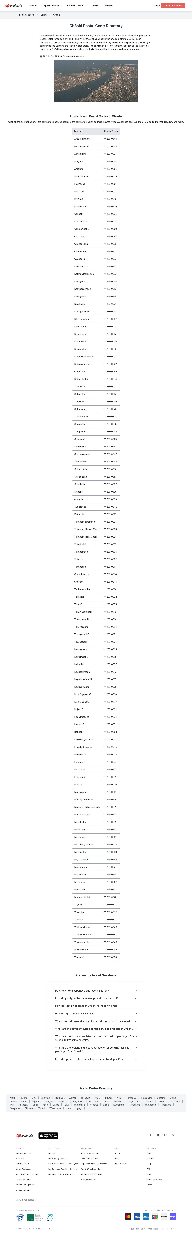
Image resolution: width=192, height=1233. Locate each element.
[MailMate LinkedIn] (151, 1135)
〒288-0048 (110, 762)
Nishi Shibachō (82, 702)
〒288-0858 (110, 657)
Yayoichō (79, 912)
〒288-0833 (110, 274)
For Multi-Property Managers (61, 1174)
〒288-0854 (110, 574)
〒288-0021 (110, 356)
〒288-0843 (110, 927)
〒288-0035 (110, 649)
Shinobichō (80, 446)
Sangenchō (80, 431)
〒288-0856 (110, 469)
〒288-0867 (110, 446)
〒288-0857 (110, 769)
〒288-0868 (110, 589)
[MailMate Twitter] (173, 1135)
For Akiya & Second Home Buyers (63, 1164)
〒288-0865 (110, 687)
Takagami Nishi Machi (85, 536)
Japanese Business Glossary (94, 1164)
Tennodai (79, 597)
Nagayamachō (81, 687)
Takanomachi (81, 551)
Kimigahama (80, 326)
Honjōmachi (80, 777)
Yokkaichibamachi (83, 934)
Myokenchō (80, 874)
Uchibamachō (81, 229)
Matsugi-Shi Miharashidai (87, 807)
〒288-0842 (110, 454)
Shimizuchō (80, 461)
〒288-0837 (110, 679)
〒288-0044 (110, 702)
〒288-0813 (110, 514)
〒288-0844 (110, 139)
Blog (149, 1164)
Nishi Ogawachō (82, 694)
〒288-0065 (110, 566)
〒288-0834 (110, 551)
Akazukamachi (82, 139)
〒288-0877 (110, 867)
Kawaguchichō (82, 311)
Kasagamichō (81, 281)
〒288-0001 (110, 311)
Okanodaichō (81, 244)
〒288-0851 (110, 822)
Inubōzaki (79, 191)
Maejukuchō (80, 792)
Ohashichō (79, 236)
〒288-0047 (110, 949)
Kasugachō (80, 296)
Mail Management (23, 1153)
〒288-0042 (110, 506)
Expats (95, 5)
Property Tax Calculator (91, 1174)
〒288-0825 (110, 491)
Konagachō (80, 349)
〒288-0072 (110, 912)
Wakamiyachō (81, 949)
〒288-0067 (110, 484)
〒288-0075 (110, 604)
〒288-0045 (110, 431)
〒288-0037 (110, 319)
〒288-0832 (110, 807)
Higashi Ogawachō (83, 739)
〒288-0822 (110, 904)
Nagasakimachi (82, 672)
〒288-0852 (110, 244)
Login (157, 5)
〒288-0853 (110, 476)
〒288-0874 (110, 642)
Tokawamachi (81, 619)
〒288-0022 (110, 364)
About (149, 1153)
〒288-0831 (110, 777)
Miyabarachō (81, 867)
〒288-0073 (110, 386)
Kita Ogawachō (82, 319)
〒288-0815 (110, 829)
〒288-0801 (110, 304)
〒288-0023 (110, 529)
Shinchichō (80, 484)
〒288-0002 (110, 882)
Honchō (78, 784)
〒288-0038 (110, 852)
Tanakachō (80, 566)
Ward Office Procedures (92, 1169)
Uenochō (79, 214)
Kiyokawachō (81, 334)
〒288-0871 (110, 634)
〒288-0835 (110, 266)
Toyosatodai (80, 642)
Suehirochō (80, 506)
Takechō (78, 559)
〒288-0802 (110, 814)
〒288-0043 (110, 747)
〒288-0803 (110, 919)
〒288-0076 (110, 784)
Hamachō (79, 724)
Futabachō (79, 762)
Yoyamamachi (81, 942)
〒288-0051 (110, 184)
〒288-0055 (110, 499)
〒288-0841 (110, 934)
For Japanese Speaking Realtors (62, 1169)
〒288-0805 (110, 214)
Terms (117, 1158)
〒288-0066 (110, 957)
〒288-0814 (110, 296)
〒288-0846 (110, 942)
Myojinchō (79, 882)
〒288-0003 (110, 341)
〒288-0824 (110, 627)
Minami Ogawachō (83, 844)
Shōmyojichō (81, 469)
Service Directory (88, 1179)
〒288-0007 (110, 161)
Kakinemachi (81, 266)
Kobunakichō (81, 379)
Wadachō (79, 957)
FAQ (148, 1169)
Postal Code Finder (89, 1153)
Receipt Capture (23, 1190)
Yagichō (78, 904)
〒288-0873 (110, 416)
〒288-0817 (110, 334)
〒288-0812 (110, 394)
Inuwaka (78, 199)
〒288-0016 (110, 612)
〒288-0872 (110, 889)
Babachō (79, 732)
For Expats (52, 1153)
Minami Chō (80, 852)
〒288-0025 (110, 439)
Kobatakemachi (82, 364)
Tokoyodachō (81, 627)
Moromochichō (82, 897)
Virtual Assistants (23, 1179)
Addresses (108, 5)
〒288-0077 (110, 664)
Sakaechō (79, 394)
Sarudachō (80, 424)
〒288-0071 (110, 221)
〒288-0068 (110, 229)
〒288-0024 (110, 597)
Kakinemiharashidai (84, 274)
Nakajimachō (81, 657)
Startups (33, 5)
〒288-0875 (110, 897)
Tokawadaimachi (83, 612)
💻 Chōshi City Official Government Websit (61, 56)
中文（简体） (141, 1229)
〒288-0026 (110, 536)
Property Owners (75, 5)
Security (117, 1153)
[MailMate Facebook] (166, 1135)
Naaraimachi (80, 649)
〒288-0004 (110, 281)
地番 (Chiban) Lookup (90, 1158)
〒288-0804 (110, 206)
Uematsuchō (80, 221)
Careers (150, 1158)
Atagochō (79, 161)
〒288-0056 (110, 169)
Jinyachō (78, 499)
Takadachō (80, 544)
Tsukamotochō (82, 589)
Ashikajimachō (81, 146)
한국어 (173, 1229)
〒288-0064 (110, 371)
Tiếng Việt (164, 1229)
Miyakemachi (81, 859)
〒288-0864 (110, 379)
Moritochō (79, 889)
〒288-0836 (110, 799)
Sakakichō (79, 401)
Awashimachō (81, 176)
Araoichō (78, 169)
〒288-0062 (110, 559)
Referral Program (154, 1179)
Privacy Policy (120, 1164)
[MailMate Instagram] (158, 1135)
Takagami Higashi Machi (86, 529)
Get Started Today (173, 5)
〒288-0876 (110, 409)
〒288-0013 (110, 672)
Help (149, 1174)
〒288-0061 (110, 837)
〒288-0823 (110, 259)
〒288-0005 (110, 146)
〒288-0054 (110, 732)
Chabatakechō (81, 574)
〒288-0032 (110, 739)
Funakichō (79, 769)
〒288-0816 (110, 289)
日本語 (131, 1229)
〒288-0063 (110, 461)
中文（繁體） (153, 1229)
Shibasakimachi (82, 454)
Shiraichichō (80, 476)
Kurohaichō (80, 341)
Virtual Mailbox (22, 1164)
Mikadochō (80, 822)
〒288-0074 (110, 717)
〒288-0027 (110, 521)
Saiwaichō (79, 386)
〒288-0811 (110, 874)
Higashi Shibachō (83, 747)
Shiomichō (79, 439)
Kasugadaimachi (82, 289)
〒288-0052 (110, 724)
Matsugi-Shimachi (83, 799)
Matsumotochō (82, 814)
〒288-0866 (110, 349)
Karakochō (80, 304)
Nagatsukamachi (83, 679)
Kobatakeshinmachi (84, 356)
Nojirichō (78, 709)
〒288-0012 (110, 191)
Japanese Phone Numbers (27, 1174)
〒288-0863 (110, 709)
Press (149, 1185)
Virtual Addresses (23, 1169)
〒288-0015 (110, 199)
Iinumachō (79, 184)
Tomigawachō (81, 634)
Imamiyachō (80, 206)
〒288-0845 (110, 859)
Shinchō (78, 491)
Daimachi (79, 514)
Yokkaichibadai (82, 927)
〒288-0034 (110, 176)
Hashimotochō (81, 717)
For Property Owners (57, 1158)
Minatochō (79, 837)
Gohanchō (79, 371)
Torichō (78, 604)
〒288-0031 (110, 792)
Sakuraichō (80, 409)
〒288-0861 (110, 154)
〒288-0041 (110, 582)
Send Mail (20, 1158)
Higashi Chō (80, 754)
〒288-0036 (110, 694)
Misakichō (79, 829)
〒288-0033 (110, 844)
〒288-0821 (110, 251)
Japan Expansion (51, 5)
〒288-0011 (110, 326)
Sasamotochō (81, 416)
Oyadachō (79, 259)
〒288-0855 (110, 424)
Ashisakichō (80, 154)
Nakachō (79, 664)
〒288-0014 (110, 619)
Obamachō (80, 251)
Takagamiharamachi (84, 521)
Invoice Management (25, 1185)
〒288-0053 (110, 754)
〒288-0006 (110, 401)
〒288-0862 (110, 544)
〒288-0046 (110, 236)
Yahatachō (79, 919)
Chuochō (78, 582)
